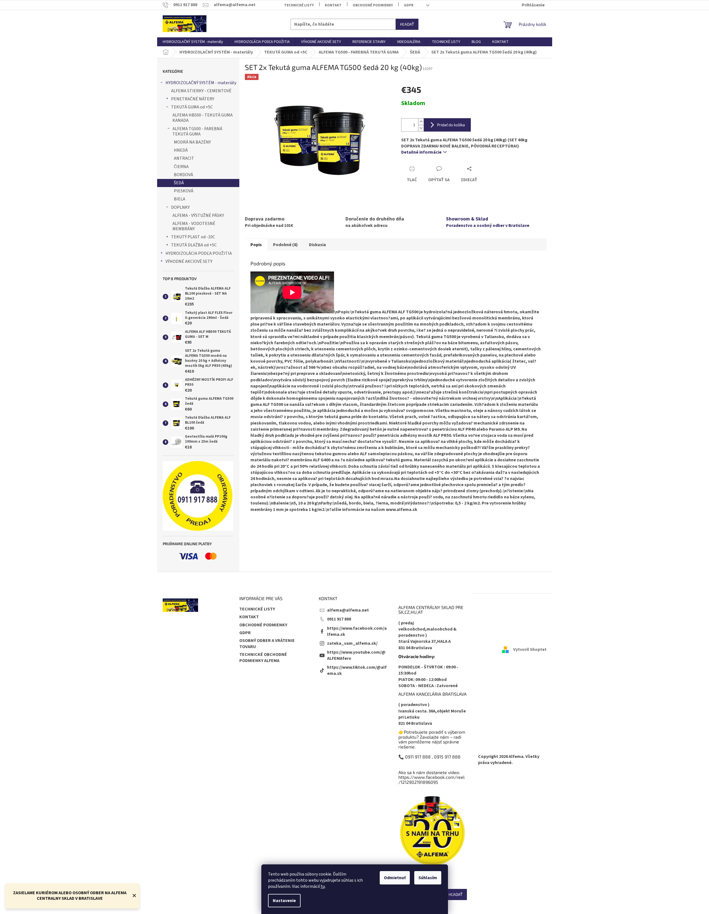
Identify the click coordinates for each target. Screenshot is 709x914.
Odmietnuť (395, 878)
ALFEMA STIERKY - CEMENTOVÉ (201, 91)
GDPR (408, 5)
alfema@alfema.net (348, 610)
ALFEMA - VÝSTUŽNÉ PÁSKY (198, 215)
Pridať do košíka (451, 124)
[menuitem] (193, 41)
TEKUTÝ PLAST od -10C (193, 237)
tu (323, 886)
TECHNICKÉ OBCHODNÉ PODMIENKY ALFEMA (263, 657)
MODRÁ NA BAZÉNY (192, 142)
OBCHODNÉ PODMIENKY (373, 5)
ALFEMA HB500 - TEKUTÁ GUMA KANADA (202, 117)
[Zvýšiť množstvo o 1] (421, 121)
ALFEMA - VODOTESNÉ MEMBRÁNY (193, 226)
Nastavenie (284, 901)
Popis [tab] (256, 245)
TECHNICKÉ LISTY (299, 5)
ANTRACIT (184, 158)
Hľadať (407, 24)
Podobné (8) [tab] (285, 245)
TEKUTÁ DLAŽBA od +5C (194, 245)
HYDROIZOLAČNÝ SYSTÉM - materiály (200, 83)
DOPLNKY (180, 207)
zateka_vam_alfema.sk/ (352, 643)
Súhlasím (427, 878)
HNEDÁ (181, 150)
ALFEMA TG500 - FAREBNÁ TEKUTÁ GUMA (197, 131)
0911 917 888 (339, 619)
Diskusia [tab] (317, 245)
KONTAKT (333, 5)
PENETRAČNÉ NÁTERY (192, 99)
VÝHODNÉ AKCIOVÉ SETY (188, 261)
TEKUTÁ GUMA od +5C (192, 107)
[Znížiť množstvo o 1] (421, 128)
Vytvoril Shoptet (530, 649)
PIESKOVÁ (183, 191)
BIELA (179, 199)
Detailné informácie (421, 152)
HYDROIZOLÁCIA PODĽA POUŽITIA (198, 253)
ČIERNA (181, 167)
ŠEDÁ (179, 183)
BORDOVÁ (183, 175)
